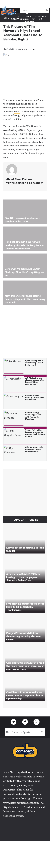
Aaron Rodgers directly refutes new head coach (34, 397)
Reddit (17, 111)
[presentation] (13, 366)
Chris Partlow (13, 49)
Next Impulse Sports (18, 732)
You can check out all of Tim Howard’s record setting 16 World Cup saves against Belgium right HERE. (23, 130)
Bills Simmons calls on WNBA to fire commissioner (34, 449)
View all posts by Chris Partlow (24, 182)
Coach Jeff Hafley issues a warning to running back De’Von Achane (35, 433)
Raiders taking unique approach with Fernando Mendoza (33, 415)
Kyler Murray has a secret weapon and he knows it (34, 362)
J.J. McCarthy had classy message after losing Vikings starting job (34, 381)
